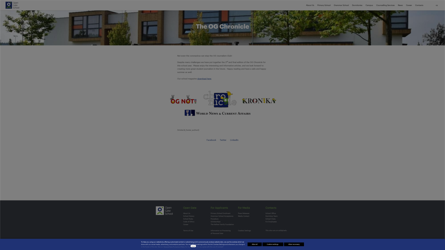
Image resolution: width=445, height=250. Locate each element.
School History (188, 216)
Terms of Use (188, 230)
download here (204, 78)
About (185, 213)
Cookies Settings (244, 230)
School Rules (188, 219)
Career (185, 224)
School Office (270, 213)
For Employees (271, 222)
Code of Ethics (188, 222)
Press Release (243, 213)
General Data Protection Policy (174, 247)
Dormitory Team (271, 216)
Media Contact (243, 216)
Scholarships (216, 222)
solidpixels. (282, 230)
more (193, 246)
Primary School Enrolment (220, 213)
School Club (270, 219)
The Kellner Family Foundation (222, 224)
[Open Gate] (12, 5)
